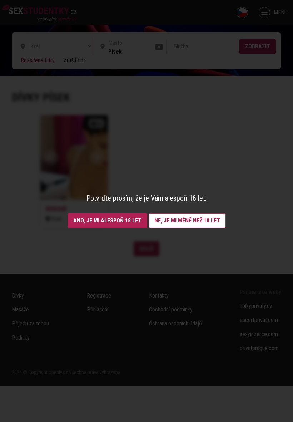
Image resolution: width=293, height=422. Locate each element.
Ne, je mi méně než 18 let (187, 220)
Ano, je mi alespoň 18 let (107, 220)
